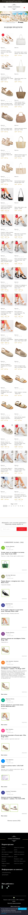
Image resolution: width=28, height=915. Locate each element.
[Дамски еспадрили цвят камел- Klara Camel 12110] (7, 92)
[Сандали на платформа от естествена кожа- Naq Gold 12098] (7, 300)
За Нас (3, 849)
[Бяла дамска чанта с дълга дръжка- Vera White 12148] (21, 40)
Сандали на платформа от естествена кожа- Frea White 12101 (21, 286)
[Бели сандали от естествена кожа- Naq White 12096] (21, 300)
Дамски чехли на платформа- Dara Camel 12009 (6, 392)
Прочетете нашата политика (14, 903)
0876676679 (5, 874)
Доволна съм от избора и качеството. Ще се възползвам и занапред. (12, 770)
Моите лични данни (15, 906)
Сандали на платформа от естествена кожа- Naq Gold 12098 (7, 313)
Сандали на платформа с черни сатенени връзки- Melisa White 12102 (6, 207)
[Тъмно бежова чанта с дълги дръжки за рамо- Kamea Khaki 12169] (21, 92)
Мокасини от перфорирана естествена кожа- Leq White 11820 (6, 260)
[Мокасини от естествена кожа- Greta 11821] (21, 221)
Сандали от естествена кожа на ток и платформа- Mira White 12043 (7, 339)
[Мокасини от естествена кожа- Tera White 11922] (7, 484)
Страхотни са (4, 642)
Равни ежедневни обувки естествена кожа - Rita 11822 (21, 260)
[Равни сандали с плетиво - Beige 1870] (21, 380)
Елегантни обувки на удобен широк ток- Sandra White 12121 (7, 78)
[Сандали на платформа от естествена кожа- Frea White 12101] (21, 274)
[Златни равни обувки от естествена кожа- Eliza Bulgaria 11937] (7, 457)
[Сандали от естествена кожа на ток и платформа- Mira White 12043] (7, 327)
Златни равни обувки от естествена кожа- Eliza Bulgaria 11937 (6, 470)
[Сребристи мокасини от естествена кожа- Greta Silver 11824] (7, 274)
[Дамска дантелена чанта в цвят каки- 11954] (21, 117)
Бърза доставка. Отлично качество (10, 613)
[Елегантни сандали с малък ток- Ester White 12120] (7, 40)
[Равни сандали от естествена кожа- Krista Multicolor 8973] (5, 718)
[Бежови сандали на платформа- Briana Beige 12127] (7, 168)
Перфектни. (4, 708)
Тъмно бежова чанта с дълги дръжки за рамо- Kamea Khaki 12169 (20, 103)
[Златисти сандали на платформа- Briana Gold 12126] (7, 142)
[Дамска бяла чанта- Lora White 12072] (21, 66)
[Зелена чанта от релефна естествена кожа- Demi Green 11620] (5, 565)
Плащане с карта (18, 858)
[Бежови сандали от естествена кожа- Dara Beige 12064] (7, 431)
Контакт (4, 861)
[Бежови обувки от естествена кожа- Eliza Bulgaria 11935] (21, 431)
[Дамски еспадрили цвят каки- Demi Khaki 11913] (7, 117)
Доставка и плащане (7, 852)
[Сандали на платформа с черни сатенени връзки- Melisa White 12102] (7, 195)
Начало (4, 847)
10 (22, 506)
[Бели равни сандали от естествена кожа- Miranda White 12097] (21, 484)
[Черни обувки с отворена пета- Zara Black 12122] (5, 594)
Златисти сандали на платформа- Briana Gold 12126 (6, 155)
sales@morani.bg (6, 872)
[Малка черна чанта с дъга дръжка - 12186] (21, 195)
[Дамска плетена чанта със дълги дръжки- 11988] (21, 142)
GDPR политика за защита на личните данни (19, 854)
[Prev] (2, 16)
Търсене (4, 865)
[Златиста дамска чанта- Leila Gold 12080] (5, 780)
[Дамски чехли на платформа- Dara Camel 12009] (7, 380)
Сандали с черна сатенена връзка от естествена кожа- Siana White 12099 (7, 234)
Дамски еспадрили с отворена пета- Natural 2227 (6, 366)
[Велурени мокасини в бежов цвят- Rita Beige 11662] (5, 748)
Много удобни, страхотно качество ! (10, 738)
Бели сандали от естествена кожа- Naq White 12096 (20, 313)
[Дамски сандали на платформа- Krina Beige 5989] (5, 651)
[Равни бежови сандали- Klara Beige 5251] (21, 406)
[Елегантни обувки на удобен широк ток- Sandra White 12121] (7, 66)
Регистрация (5, 854)
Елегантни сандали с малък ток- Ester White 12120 (6, 52)
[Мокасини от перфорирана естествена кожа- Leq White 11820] (7, 248)
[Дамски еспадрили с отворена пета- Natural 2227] (7, 353)
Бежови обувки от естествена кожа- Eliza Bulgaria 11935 (20, 443)
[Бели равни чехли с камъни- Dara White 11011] (14, 809)
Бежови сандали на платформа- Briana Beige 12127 (6, 181)
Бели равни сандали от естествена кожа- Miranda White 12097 (21, 496)
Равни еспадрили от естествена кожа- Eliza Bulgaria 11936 (20, 470)
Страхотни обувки (5, 584)
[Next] (26, 16)
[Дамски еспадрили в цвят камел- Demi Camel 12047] (21, 327)
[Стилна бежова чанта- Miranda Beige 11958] (21, 168)
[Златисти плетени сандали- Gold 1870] (7, 406)
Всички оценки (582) (14, 820)
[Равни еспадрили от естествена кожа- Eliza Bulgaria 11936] (21, 457)
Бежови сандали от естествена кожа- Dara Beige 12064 (6, 443)
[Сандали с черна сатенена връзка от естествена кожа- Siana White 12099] (7, 221)
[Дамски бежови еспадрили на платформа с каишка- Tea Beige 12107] (5, 687)
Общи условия (6, 863)
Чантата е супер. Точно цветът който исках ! (12, 556)
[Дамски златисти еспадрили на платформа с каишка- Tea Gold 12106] (5, 809)
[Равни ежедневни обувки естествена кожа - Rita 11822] (21, 248)
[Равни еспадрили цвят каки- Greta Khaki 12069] (21, 353)
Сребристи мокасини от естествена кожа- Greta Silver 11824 (6, 286)
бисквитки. (4, 913)
